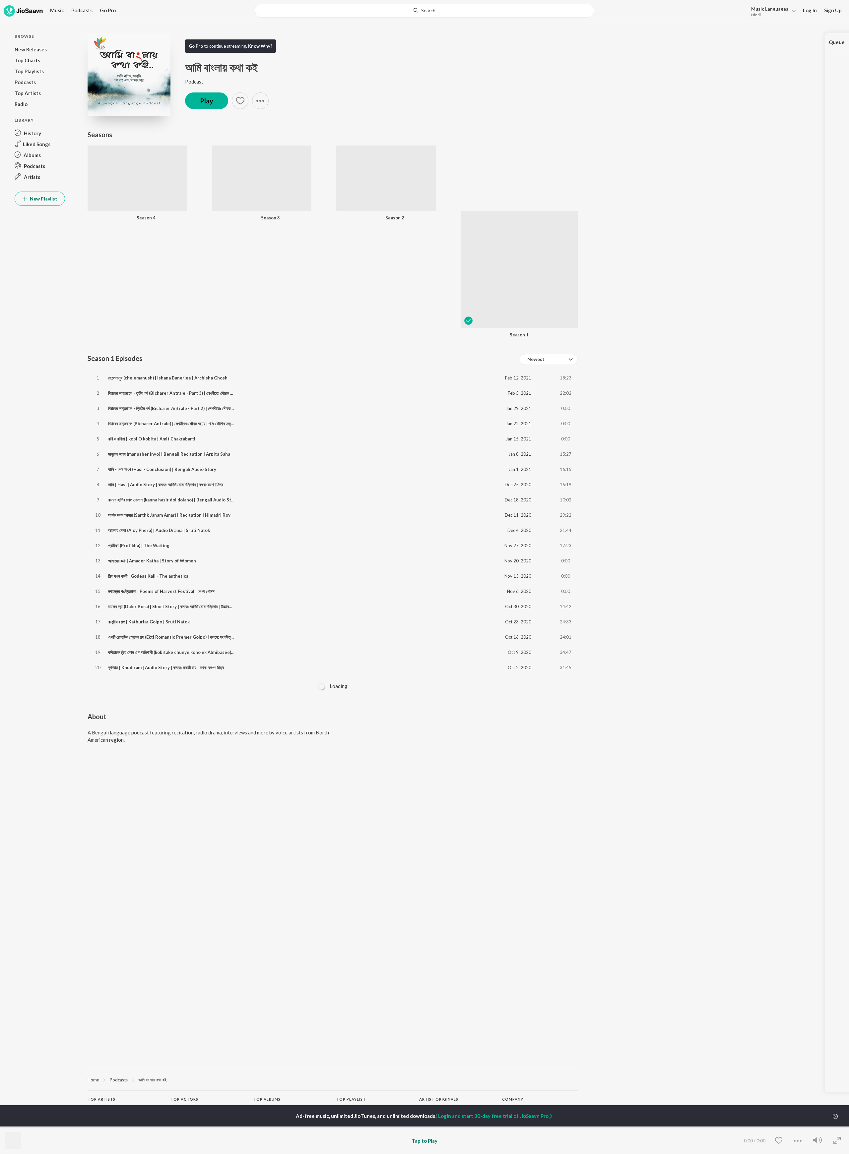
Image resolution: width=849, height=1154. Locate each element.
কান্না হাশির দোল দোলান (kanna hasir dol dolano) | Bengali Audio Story (173, 499)
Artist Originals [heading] (438, 1099)
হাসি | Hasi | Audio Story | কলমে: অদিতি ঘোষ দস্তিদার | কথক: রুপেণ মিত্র (165, 484)
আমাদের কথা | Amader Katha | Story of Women (152, 560)
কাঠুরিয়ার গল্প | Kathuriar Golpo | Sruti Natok (149, 621)
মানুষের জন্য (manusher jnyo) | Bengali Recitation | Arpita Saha (169, 454)
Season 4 (146, 217)
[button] (772, 11)
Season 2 (394, 217)
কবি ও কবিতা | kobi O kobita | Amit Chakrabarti (151, 438)
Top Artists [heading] (101, 1099)
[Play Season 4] (137, 195)
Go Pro (108, 10)
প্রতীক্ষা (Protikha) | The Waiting (138, 545)
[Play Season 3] (261, 195)
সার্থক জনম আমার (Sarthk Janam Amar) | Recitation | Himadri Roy (169, 515)
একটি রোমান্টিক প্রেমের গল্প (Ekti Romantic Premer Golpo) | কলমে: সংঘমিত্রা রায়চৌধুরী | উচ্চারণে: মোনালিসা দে (194, 637)
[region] (333, 1079)
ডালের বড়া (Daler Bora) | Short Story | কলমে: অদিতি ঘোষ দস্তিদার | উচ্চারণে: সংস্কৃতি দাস (179, 606)
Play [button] (206, 101)
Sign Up (833, 10)
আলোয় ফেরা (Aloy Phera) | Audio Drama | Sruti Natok (159, 530)
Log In (810, 10)
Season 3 (270, 217)
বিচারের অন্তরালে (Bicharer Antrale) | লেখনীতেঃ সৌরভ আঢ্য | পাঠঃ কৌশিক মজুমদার (172, 423)
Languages (769, 9)
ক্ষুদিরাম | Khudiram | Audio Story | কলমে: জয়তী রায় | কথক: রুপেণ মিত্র (166, 667)
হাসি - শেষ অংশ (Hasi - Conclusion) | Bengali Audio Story (162, 469)
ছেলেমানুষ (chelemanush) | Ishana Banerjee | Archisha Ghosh (168, 377)
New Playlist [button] (43, 199)
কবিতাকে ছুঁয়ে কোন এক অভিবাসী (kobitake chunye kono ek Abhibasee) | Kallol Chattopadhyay (193, 652)
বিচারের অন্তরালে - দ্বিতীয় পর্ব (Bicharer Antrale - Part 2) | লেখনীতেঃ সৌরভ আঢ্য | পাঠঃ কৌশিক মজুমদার (190, 408)
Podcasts (82, 10)
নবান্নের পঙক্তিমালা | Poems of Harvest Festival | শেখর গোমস (161, 591)
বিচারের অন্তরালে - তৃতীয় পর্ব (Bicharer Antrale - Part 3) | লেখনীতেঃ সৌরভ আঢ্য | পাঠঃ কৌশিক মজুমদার (189, 393)
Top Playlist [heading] (351, 1099)
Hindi (756, 15)
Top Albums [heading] (267, 1099)
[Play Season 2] (386, 195)
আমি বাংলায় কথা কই (152, 1079)
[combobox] (424, 10)
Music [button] (57, 10)
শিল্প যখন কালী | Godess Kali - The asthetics (148, 576)
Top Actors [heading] (184, 1099)
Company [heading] (512, 1099)
